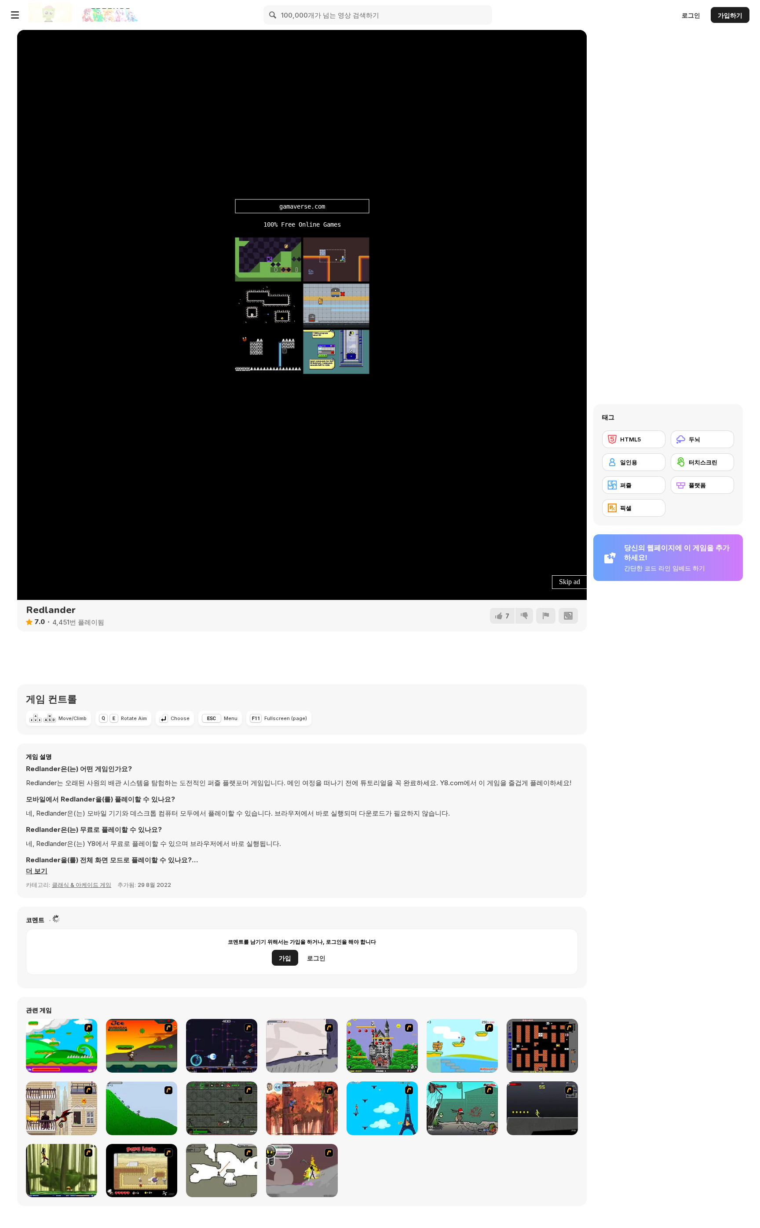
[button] (37, 871)
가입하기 (730, 15)
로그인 (691, 15)
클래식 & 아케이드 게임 (81, 884)
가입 (285, 958)
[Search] (273, 15)
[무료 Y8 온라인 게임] (50, 15)
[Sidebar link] (15, 15)
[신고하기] (545, 616)
